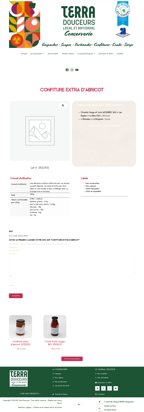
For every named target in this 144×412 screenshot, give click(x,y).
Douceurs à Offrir (106, 54)
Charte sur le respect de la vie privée (47, 407)
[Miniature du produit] (63, 105)
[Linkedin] (97, 388)
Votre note (13, 247)
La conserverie (36, 54)
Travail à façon (68, 54)
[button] (37, 53)
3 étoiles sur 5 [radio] (15, 250)
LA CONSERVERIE (60, 369)
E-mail (11, 285)
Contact (120, 54)
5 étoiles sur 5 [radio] (19, 250)
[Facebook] (67, 69)
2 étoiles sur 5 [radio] (12, 250)
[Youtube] (76, 69)
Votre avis (13, 254)
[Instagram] (72, 69)
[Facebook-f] (103, 388)
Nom (11, 276)
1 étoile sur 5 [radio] (10, 250)
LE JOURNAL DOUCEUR (105, 369)
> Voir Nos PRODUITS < (29, 394)
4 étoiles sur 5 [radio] (17, 250)
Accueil (24, 54)
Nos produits (53, 54)
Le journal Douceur (85, 54)
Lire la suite (21, 349)
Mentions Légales (24, 407)
